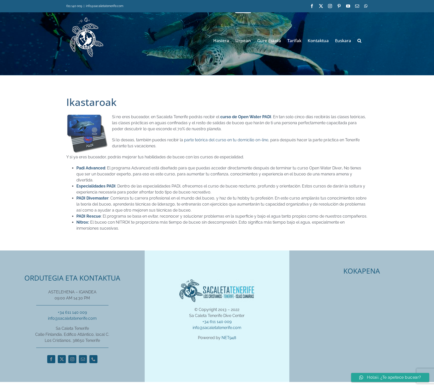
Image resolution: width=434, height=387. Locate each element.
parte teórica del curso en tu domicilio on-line (226, 140)
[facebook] (51, 359)
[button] (359, 40)
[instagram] (72, 359)
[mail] (83, 359)
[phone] (93, 359)
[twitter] (62, 359)
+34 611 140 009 (72, 312)
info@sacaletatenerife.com (104, 6)
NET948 (229, 337)
